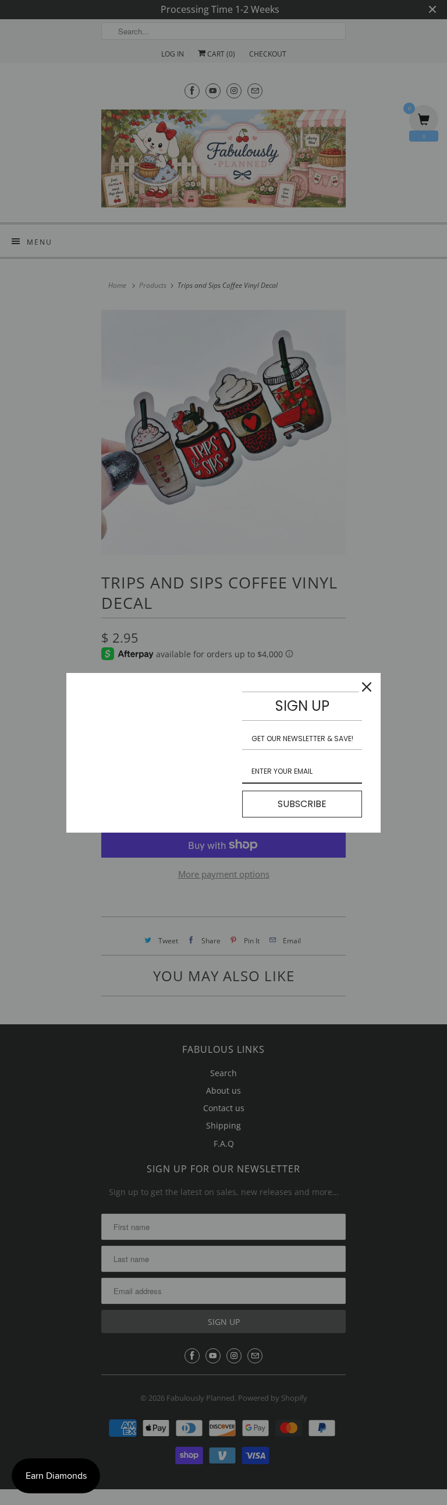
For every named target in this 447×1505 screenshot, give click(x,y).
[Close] (367, 687)
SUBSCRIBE (302, 803)
